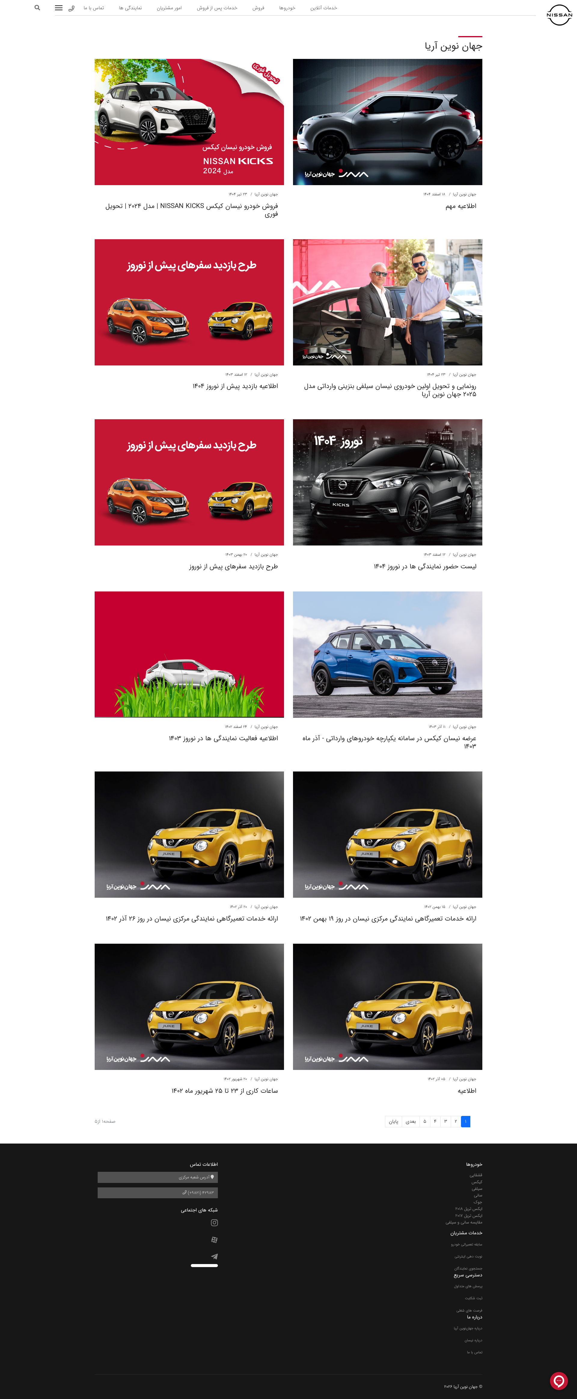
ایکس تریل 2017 (468, 1215)
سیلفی (477, 1188)
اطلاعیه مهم (461, 206)
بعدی (411, 1121)
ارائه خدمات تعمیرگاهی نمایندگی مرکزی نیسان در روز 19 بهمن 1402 (388, 919)
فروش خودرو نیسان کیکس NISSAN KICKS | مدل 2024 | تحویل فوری (191, 210)
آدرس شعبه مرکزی (195, 1177)
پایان (393, 1121)
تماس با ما (94, 8)
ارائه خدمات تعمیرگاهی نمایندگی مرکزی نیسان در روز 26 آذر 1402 (192, 919)
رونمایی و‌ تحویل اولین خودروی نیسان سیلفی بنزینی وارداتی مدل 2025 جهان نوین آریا (390, 390)
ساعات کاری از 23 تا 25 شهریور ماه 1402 (225, 1091)
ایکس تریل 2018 (468, 1208)
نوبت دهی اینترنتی (468, 1256)
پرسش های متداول (468, 1286)
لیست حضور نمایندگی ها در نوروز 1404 (425, 566)
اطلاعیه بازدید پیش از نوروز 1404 (235, 386)
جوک (478, 1202)
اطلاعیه (467, 1091)
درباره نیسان (473, 1340)
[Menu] (59, 7)
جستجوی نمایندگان (468, 1268)
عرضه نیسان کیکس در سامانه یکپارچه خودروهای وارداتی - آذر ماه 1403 (389, 742)
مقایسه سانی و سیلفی (464, 1222)
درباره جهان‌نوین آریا (468, 1328)
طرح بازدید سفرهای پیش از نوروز (233, 566)
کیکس (477, 1182)
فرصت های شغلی (469, 1310)
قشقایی (476, 1175)
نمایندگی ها (130, 8)
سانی (478, 1195)
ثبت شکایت (473, 1298)
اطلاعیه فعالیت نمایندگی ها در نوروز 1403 (223, 738)
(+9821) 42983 (200, 1193)
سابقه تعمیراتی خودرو (466, 1244)
